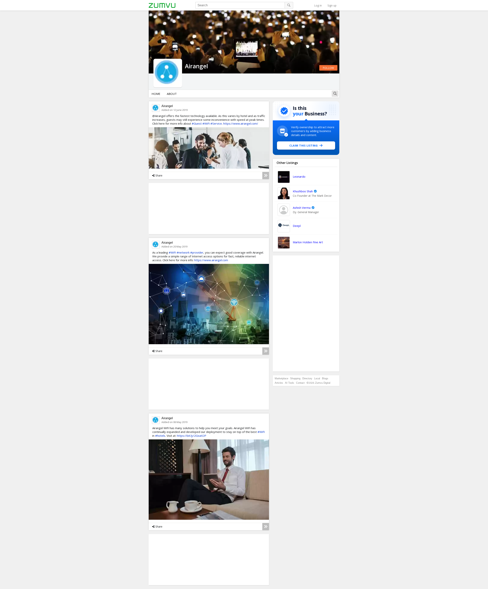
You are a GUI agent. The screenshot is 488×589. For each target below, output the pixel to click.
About (172, 94)
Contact (300, 383)
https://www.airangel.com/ (240, 123)
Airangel (167, 106)
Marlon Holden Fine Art (308, 242)
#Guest (197, 123)
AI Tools (289, 383)
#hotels (160, 436)
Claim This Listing (303, 145)
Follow (328, 68)
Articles (279, 383)
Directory (307, 378)
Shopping (295, 378)
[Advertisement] (306, 313)
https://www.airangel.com (211, 260)
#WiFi (206, 123)
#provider (196, 252)
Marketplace (281, 378)
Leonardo (299, 176)
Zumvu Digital (322, 383)
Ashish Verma (302, 207)
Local (317, 378)
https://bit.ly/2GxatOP (191, 436)
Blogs (325, 378)
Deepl (297, 226)
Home (156, 94)
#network (183, 252)
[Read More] (265, 175)
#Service (216, 123)
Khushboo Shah (303, 191)
